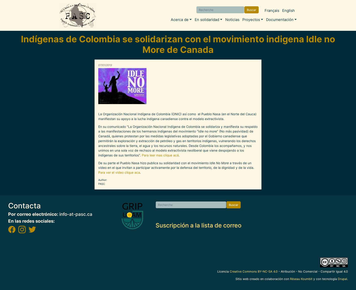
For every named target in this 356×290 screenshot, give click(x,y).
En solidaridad (207, 19)
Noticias (232, 19)
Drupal (342, 279)
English (288, 10)
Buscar (251, 10)
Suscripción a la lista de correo (198, 225)
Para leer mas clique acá (160, 155)
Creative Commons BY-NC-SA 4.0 (254, 271)
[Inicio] (77, 15)
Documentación (280, 19)
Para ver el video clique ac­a (119, 172)
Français (272, 10)
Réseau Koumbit (301, 279)
